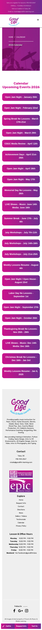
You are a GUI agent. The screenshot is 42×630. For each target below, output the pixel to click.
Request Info (21, 503)
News (21, 513)
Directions (21, 510)
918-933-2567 (30, 3)
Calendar (20, 37)
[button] (38, 20)
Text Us (34, 626)
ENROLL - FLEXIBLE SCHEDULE (21, 5)
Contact (21, 506)
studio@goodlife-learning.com (24, 11)
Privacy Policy (21, 526)
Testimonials (21, 519)
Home (11, 37)
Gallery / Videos (21, 516)
